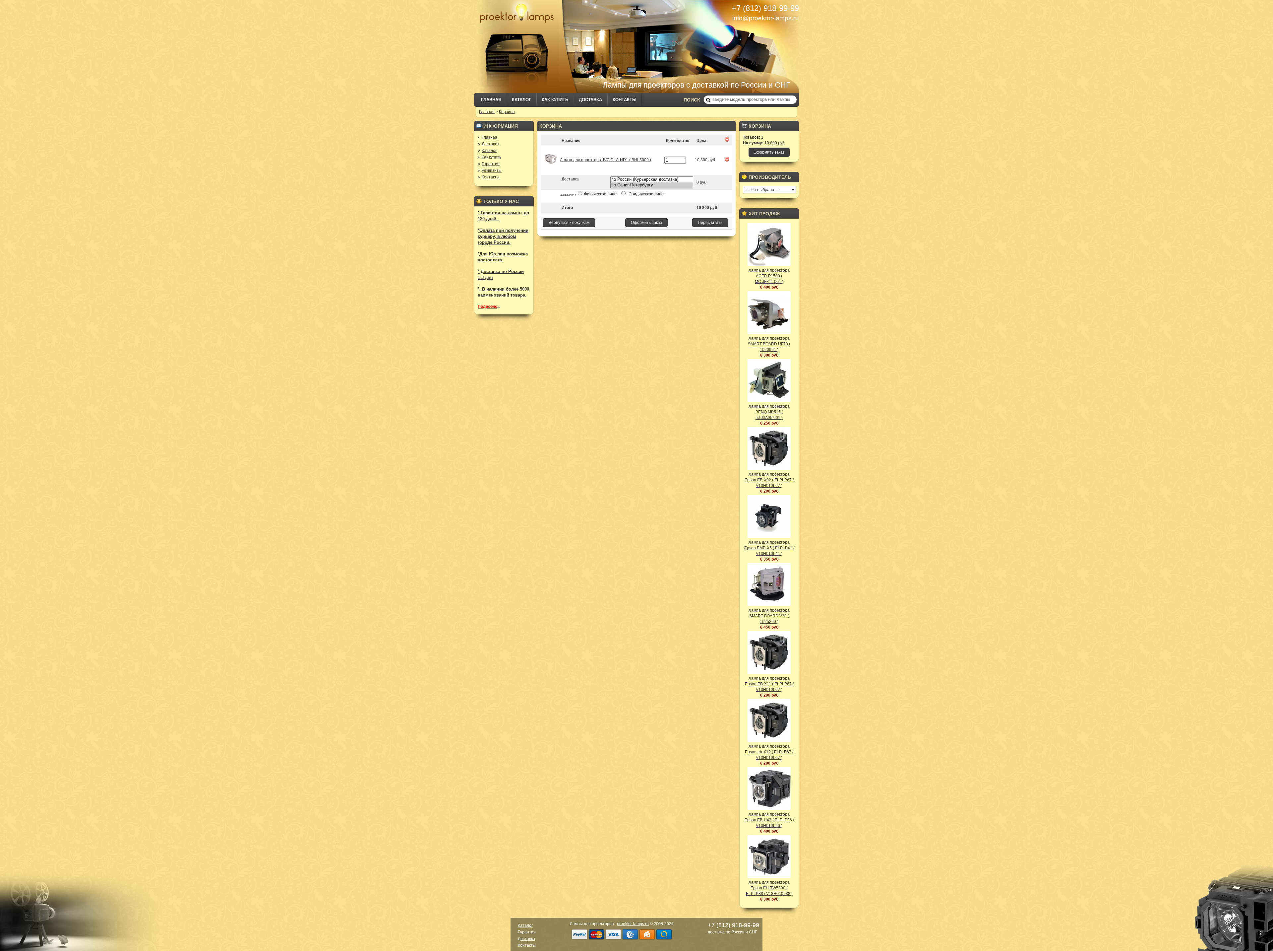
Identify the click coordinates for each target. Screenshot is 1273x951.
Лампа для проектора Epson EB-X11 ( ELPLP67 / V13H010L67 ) (769, 684)
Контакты (624, 99)
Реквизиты (492, 170)
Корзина (507, 111)
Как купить (555, 99)
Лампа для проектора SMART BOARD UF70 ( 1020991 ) (769, 344)
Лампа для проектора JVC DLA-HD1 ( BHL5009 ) (605, 160)
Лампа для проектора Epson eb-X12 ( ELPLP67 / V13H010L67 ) (769, 752)
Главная (491, 99)
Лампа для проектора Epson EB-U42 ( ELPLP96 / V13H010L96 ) (769, 820)
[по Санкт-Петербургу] (652, 185)
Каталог (521, 99)
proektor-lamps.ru (633, 923)
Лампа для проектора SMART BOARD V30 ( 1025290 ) (769, 616)
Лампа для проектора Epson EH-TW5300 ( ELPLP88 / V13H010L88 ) (769, 888)
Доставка (590, 99)
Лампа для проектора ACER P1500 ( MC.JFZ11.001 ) (769, 276)
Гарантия (491, 164)
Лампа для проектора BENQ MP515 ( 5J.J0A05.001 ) (769, 412)
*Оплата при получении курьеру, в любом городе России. (503, 236)
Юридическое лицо (645, 194)
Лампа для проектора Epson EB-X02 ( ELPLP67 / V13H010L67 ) (769, 480)
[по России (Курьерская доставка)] (652, 179)
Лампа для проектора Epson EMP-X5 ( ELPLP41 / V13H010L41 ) (769, 548)
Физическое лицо (600, 194)
